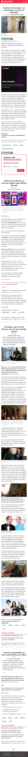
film (3, 628)
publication (13, 688)
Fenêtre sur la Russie (13, 374)
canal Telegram (18, 707)
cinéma (10, 625)
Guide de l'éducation (7, 148)
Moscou (10, 717)
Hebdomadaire (8, 166)
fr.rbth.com (15, 261)
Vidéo (13, 657)
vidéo (10, 721)
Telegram (9, 367)
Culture (13, 333)
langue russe (5, 312)
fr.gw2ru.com (18, 266)
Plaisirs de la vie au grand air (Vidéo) (12, 728)
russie (4, 625)
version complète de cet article (17, 319)
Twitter (16, 41)
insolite (4, 721)
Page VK (4, 287)
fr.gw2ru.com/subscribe (15, 292)
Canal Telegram (6, 279)
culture (14, 312)
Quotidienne (15, 166)
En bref (21, 145)
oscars (23, 625)
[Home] (2, 2)
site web (23, 714)
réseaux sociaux (6, 145)
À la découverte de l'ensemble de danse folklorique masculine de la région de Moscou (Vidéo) (12, 736)
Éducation (14, 187)
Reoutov (13, 387)
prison (4, 96)
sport (16, 717)
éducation (21, 312)
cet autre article (8, 619)
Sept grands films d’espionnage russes (12, 635)
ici (10, 754)
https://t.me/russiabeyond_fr (11, 682)
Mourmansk (13, 467)
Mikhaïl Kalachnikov (21, 431)
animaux (22, 717)
